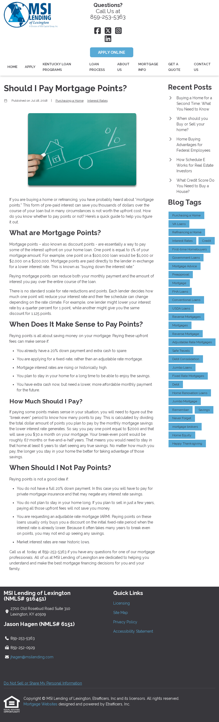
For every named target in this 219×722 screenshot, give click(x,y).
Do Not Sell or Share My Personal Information (43, 683)
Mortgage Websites (41, 704)
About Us (123, 67)
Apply (30, 67)
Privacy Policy (125, 622)
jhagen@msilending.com (31, 657)
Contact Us (202, 67)
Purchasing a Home (70, 100)
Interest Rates (97, 100)
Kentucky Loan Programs (57, 67)
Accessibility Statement (133, 631)
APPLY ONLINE (111, 52)
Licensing (121, 603)
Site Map (120, 612)
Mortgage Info (148, 67)
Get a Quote (174, 67)
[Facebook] (97, 31)
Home (12, 67)
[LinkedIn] (108, 39)
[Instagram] (118, 31)
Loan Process (97, 67)
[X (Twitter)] (108, 31)
